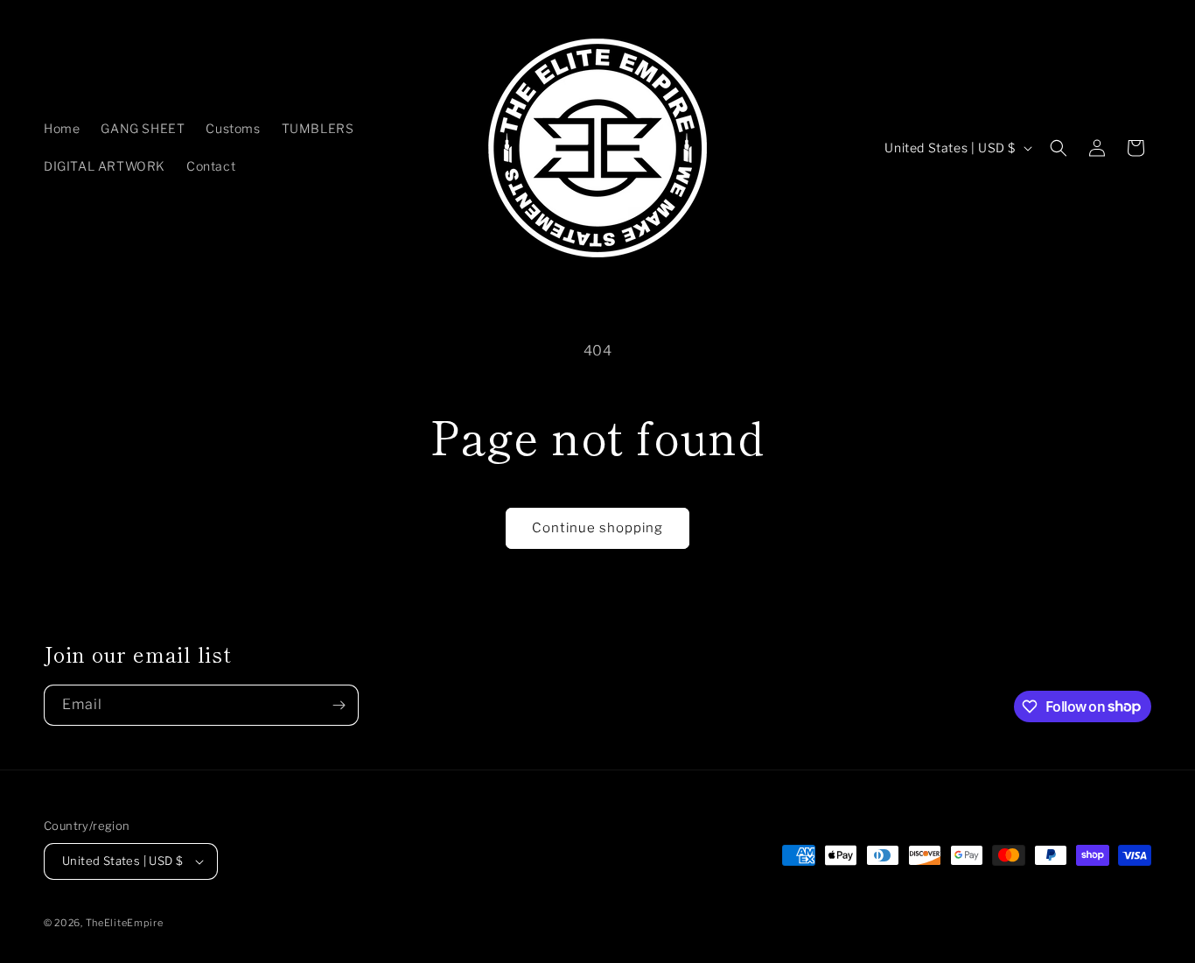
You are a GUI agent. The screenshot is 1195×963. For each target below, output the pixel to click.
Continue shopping (597, 528)
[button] (1058, 148)
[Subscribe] (338, 705)
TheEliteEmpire (125, 923)
